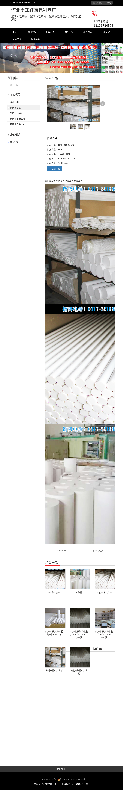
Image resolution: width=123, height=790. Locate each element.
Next (102, 103)
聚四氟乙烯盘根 (17, 119)
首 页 (15, 31)
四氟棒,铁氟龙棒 (104, 592)
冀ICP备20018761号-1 (48, 779)
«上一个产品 (62, 551)
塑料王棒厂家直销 (54, 670)
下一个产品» (98, 551)
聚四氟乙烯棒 (16, 107)
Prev (51, 103)
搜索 (109, 3)
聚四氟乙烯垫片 (17, 124)
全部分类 (14, 102)
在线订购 (55, 168)
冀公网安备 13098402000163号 (73, 779)
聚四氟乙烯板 (16, 113)
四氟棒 (79, 592)
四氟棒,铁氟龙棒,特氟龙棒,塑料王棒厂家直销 (79, 634)
